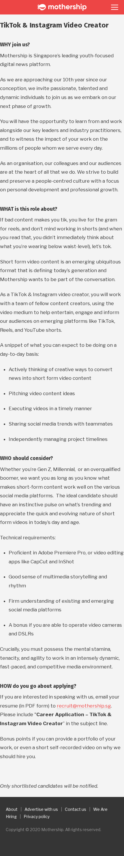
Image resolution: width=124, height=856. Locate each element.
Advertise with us (41, 809)
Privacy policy (37, 816)
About (12, 809)
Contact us (75, 809)
